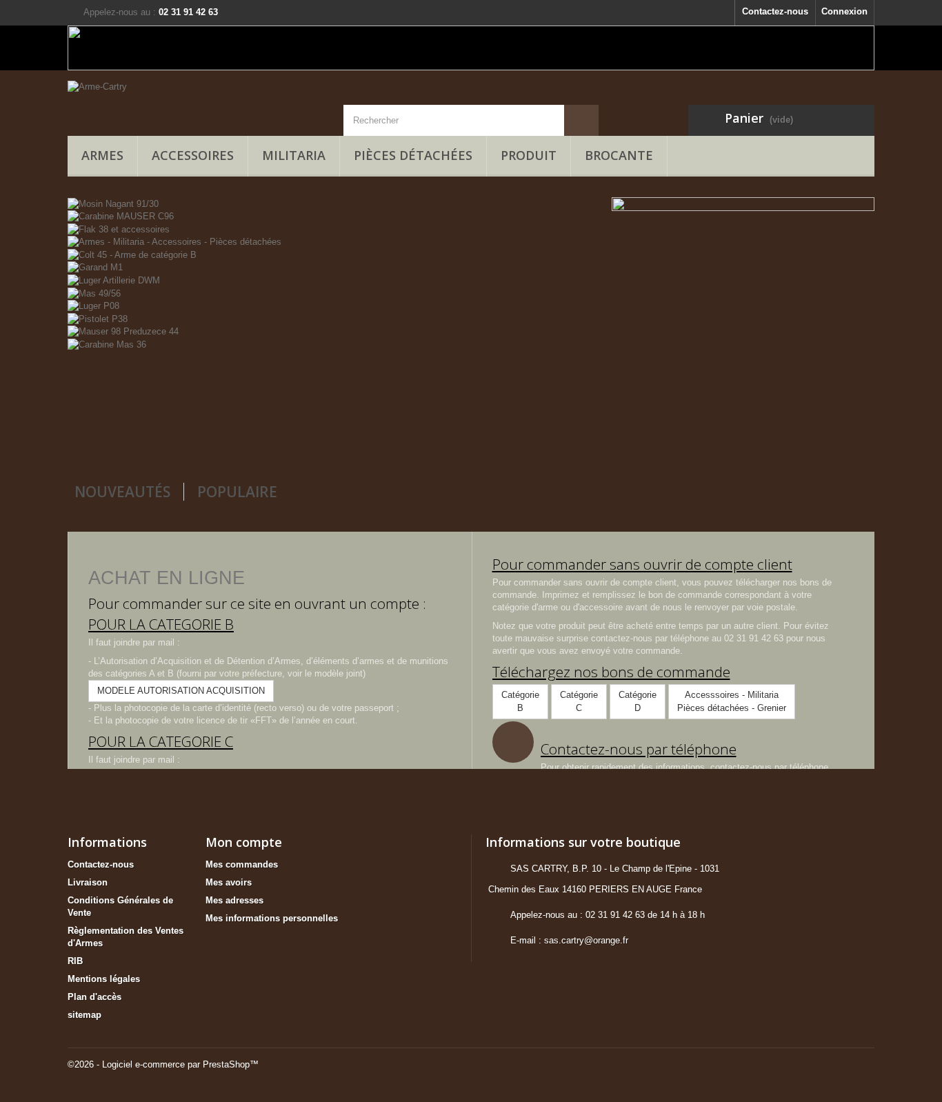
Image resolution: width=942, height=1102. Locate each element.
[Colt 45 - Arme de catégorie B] (132, 254)
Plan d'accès (94, 997)
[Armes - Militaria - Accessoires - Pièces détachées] (174, 242)
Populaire (237, 492)
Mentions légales (104, 979)
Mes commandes (242, 864)
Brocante (619, 155)
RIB (75, 961)
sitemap (84, 1015)
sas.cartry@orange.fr (586, 940)
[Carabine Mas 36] (107, 344)
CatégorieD (638, 701)
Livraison (88, 882)
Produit (529, 155)
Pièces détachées (413, 155)
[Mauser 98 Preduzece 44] (123, 331)
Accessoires (193, 155)
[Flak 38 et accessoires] (119, 228)
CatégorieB (520, 701)
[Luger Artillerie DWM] (114, 279)
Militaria (293, 155)
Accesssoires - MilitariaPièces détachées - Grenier (731, 701)
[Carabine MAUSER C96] (121, 216)
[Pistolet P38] (98, 318)
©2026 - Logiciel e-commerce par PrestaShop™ (163, 1064)
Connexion (844, 11)
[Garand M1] (95, 267)
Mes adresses (234, 900)
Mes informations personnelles (272, 918)
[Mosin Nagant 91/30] (113, 203)
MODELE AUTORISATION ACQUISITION (181, 690)
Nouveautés (122, 492)
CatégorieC (579, 701)
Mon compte (244, 842)
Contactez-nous (775, 11)
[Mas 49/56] (94, 293)
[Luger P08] (93, 306)
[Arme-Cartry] (195, 101)
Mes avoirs (229, 882)
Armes (102, 155)
